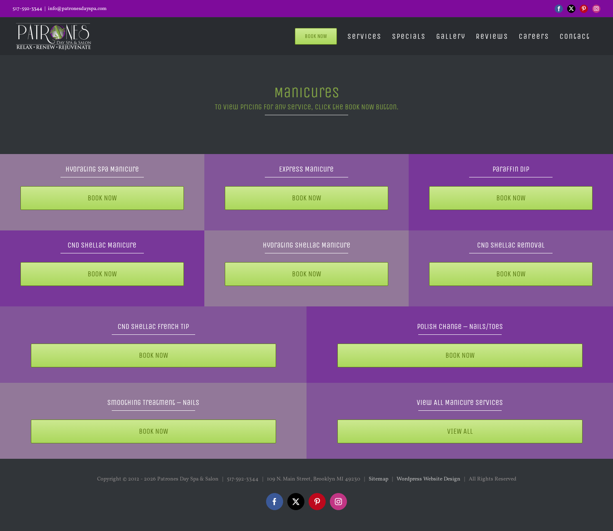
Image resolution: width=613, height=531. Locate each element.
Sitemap (378, 479)
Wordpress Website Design (428, 479)
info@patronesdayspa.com (77, 8)
